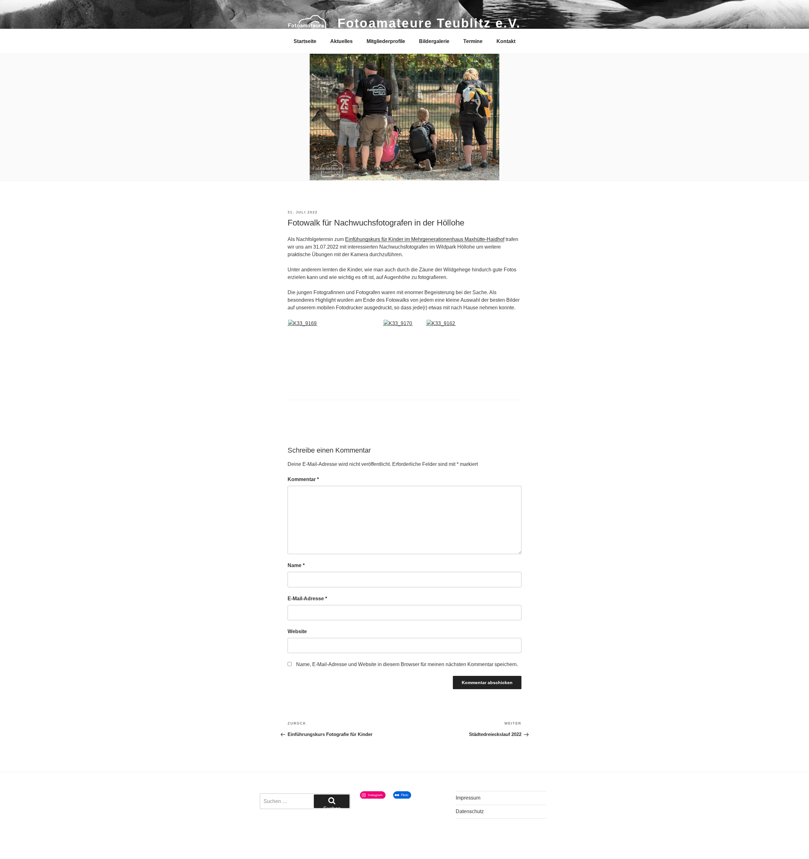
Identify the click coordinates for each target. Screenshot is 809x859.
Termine (473, 41)
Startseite (305, 41)
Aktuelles (341, 41)
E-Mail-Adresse (307, 598)
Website (297, 631)
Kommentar (303, 479)
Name (296, 565)
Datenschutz (470, 811)
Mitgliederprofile (386, 41)
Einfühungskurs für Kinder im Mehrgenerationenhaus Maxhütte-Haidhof (424, 239)
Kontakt (505, 41)
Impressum (468, 797)
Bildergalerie (434, 41)
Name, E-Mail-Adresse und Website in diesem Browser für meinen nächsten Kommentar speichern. (407, 664)
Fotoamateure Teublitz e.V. (429, 23)
